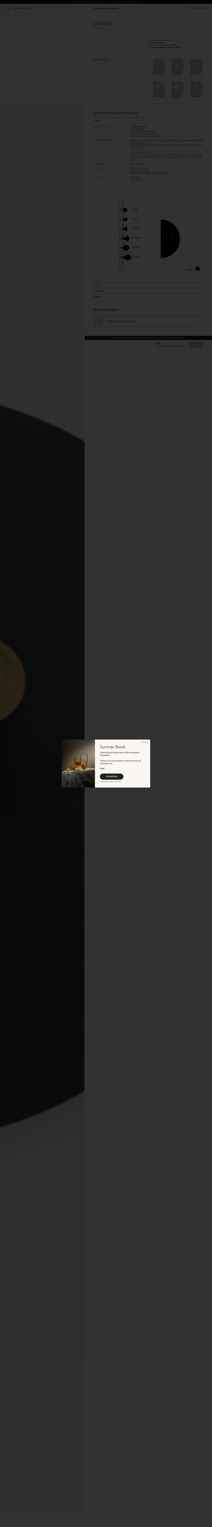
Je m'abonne (111, 776)
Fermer (143, 742)
